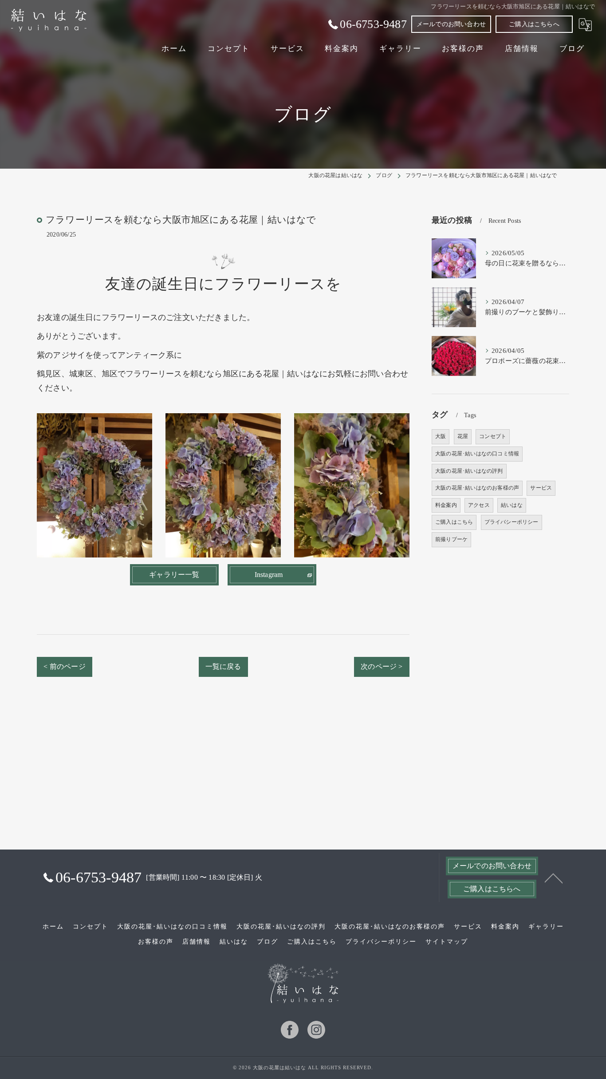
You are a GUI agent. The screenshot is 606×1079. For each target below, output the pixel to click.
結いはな (512, 505)
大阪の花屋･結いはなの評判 (469, 471)
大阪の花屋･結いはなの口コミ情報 (477, 454)
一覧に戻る (223, 666)
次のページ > (381, 666)
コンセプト (492, 436)
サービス (541, 488)
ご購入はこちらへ (534, 24)
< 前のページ (64, 666)
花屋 (462, 436)
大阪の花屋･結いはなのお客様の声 (477, 488)
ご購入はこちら (454, 522)
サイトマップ (446, 941)
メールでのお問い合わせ (451, 24)
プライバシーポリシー (511, 522)
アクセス (479, 505)
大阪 (440, 436)
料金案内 (446, 505)
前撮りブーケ (451, 539)
